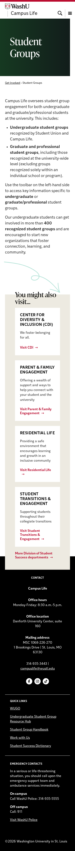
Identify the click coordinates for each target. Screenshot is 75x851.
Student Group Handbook (29, 729)
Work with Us (20, 738)
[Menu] (70, 10)
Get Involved (12, 83)
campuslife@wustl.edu (37, 668)
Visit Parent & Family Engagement (35, 411)
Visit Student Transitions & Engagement (30, 535)
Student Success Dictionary (30, 746)
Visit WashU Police (24, 820)
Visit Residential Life (35, 470)
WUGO (15, 708)
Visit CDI (26, 347)
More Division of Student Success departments (33, 555)
